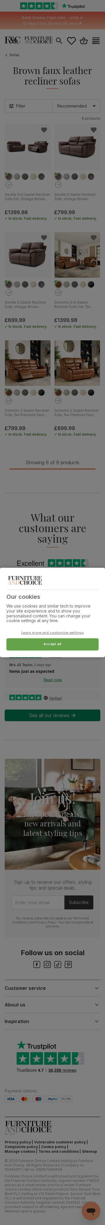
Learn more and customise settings (52, 633)
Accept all (52, 644)
